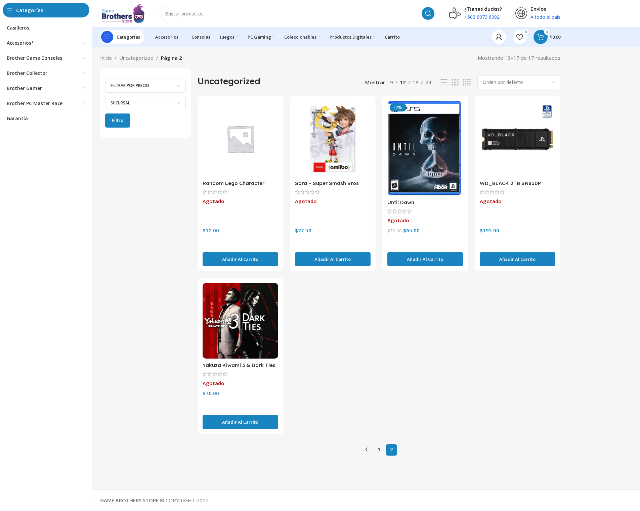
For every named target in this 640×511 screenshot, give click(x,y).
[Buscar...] (428, 13)
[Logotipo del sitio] (123, 12)
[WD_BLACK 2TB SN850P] (517, 139)
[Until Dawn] (425, 148)
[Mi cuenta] (498, 37)
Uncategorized (136, 57)
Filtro (117, 120)
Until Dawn (400, 202)
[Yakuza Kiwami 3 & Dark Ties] (240, 321)
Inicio (106, 57)
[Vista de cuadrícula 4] (467, 82)
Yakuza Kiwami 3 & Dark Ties (239, 365)
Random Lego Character (233, 183)
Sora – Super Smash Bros (327, 183)
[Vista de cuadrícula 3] (455, 82)
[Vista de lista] (443, 82)
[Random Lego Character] (240, 139)
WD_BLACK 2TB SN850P (510, 183)
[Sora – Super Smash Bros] (333, 139)
